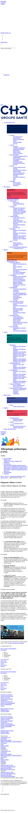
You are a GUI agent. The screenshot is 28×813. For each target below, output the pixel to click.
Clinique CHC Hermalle (19, 208)
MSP (11, 241)
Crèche (15, 205)
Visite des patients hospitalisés (17, 298)
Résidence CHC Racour (19, 361)
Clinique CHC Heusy (18, 209)
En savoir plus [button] (7, 464)
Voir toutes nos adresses (13, 198)
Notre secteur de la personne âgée (18, 388)
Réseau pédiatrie (5, 745)
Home (2, 476)
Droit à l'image (16, 321)
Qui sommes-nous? (17, 136)
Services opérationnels (18, 203)
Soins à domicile (14, 326)
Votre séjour (16, 291)
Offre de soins (4, 662)
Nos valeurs (3, 650)
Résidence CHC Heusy (19, 237)
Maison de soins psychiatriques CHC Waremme (18, 244)
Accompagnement (14, 418)
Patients (6, 249)
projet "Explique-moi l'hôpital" (16, 643)
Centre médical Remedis (19, 224)
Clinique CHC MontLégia (19, 210)
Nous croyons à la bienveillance (8, 648)
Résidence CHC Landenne (19, 238)
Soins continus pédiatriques (19, 330)
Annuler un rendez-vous (19, 279)
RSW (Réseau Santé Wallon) (8, 769)
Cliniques (12, 206)
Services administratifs (6, 704)
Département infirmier (18, 149)
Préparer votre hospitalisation (8, 703)
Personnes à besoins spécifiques (18, 310)
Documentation (7, 472)
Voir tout (15, 143)
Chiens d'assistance (17, 316)
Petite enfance (7, 395)
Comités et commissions (19, 147)
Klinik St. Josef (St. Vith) (7, 765)
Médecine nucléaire (18, 283)
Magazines (15, 185)
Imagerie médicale (17, 282)
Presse (2, 744)
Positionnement (17, 138)
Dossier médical (17, 319)
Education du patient (18, 303)
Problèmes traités (16, 465)
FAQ (14, 179)
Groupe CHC (13, 201)
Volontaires (3, 748)
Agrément (15, 146)
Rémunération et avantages (19, 170)
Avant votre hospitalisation (19, 289)
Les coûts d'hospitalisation (19, 293)
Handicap (6, 407)
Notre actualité (16, 182)
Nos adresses (7, 186)
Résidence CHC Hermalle (19, 235)
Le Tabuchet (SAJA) (18, 248)
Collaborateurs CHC (6, 737)
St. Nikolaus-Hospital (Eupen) (8, 766)
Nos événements (17, 184)
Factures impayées (17, 323)
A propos (12, 135)
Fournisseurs (4, 738)
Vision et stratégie (17, 142)
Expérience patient (17, 161)
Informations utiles (14, 315)
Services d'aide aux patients (16, 301)
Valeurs (15, 140)
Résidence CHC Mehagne (19, 359)
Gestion (12, 145)
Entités (11, 422)
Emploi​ (2, 705)
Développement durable (19, 159)
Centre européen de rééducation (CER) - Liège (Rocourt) (19, 222)
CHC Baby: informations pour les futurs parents (19, 273)
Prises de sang (16, 227)
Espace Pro (3, 1)
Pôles (14, 268)
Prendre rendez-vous (12, 259)
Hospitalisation (13, 287)
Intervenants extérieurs (6, 740)
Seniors (5, 332)
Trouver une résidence (15, 384)
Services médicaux (17, 266)
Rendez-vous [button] (7, 459)
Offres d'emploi (17, 171)
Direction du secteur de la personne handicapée (19, 427)
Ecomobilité (16, 160)
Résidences (12, 228)
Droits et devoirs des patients (20, 322)
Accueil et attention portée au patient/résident (20, 156)
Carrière (12, 166)
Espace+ (15, 304)
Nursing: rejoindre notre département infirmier (19, 173)
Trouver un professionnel (7, 696)
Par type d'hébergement (19, 385)
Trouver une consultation (19, 280)
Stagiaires (15, 175)
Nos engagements (14, 154)
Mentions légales (5, 710)
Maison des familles (18, 308)
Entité (11, 405)
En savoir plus (4, 477)
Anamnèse (6, 473)
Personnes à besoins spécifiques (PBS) (18, 420)
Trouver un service (5, 697)
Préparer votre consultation (19, 276)
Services (7, 476)
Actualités (3, 2)
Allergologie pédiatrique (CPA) (17, 476)
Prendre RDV (4, 700)
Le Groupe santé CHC (9, 122)
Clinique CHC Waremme (19, 212)
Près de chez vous (17, 386)
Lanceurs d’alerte (5, 711)
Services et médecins (15, 262)
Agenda (3, 4)
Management (16, 150)
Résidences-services (15, 363)
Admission (15, 290)
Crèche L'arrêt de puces (19, 406)
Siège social (16, 202)
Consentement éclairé (18, 318)
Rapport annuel (17, 152)
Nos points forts (8, 465)
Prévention (19, 466)
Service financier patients (19, 312)
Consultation (13, 275)
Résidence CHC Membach (19, 360)
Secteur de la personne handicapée (18, 247)
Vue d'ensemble (8, 458)
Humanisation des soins (19, 163)
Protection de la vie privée (7, 708)
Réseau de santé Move (18, 139)
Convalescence (13, 370)
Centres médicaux (14, 216)
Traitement (14, 466)
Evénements (16, 393)
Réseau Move (4, 42)
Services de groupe (17, 153)
